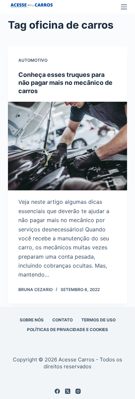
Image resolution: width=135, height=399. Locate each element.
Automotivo (32, 60)
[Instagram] (78, 391)
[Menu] (124, 7)
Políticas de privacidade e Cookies (67, 329)
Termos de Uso (98, 319)
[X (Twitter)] (67, 391)
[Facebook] (57, 391)
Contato (62, 319)
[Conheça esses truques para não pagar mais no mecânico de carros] (67, 146)
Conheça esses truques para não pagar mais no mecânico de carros (65, 82)
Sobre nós (32, 319)
